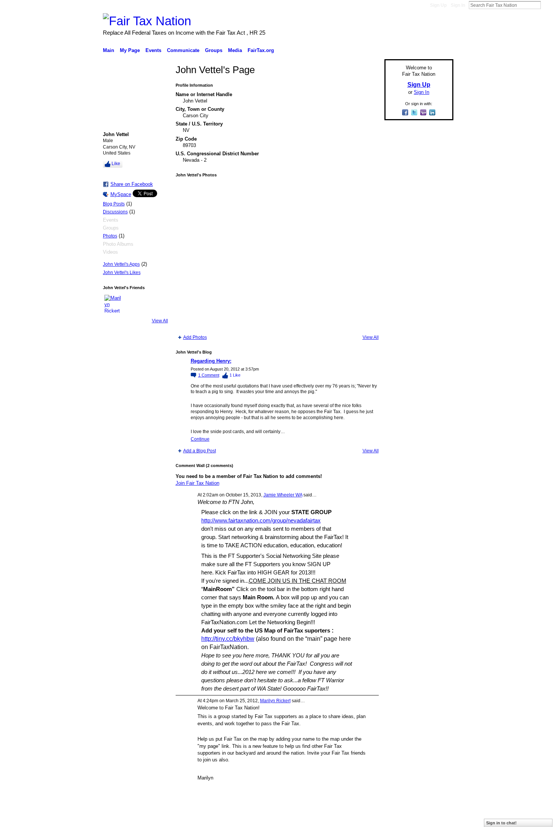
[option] (277, 256)
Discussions (115, 211)
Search (547, 5)
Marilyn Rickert (275, 700)
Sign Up (438, 5)
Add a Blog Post (199, 450)
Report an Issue (397, 818)
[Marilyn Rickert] (113, 304)
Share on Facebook (131, 184)
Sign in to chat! (501, 823)
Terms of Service (436, 818)
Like (116, 163)
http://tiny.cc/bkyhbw (227, 639)
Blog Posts (114, 204)
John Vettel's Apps (121, 264)
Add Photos (195, 337)
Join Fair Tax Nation (197, 483)
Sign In (458, 5)
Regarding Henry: (211, 361)
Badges (368, 818)
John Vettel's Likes (122, 272)
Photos (110, 236)
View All (160, 320)
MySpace (120, 194)
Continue (200, 439)
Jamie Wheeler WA (282, 495)
